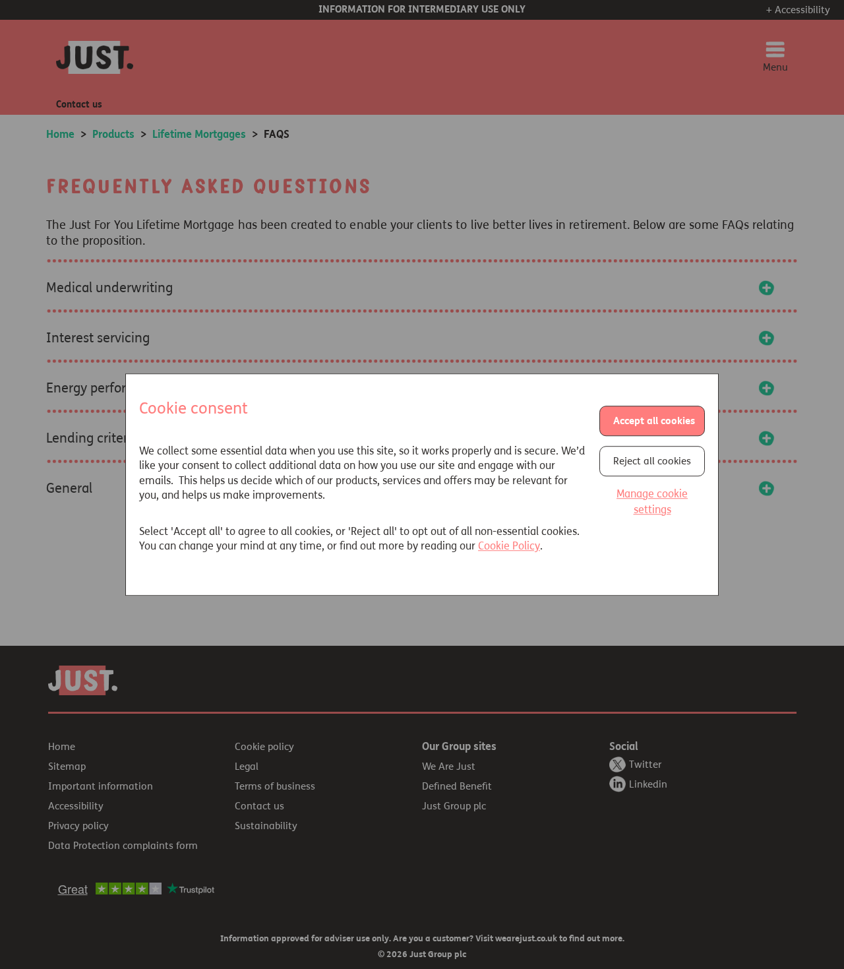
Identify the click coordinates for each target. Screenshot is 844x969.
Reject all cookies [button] (652, 461)
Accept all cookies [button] (654, 421)
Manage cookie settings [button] (652, 501)
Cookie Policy (509, 546)
